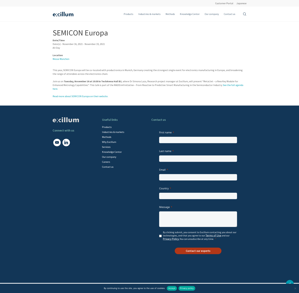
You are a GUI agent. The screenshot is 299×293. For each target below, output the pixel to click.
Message (164, 207)
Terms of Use (213, 235)
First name (165, 132)
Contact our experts (198, 251)
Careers (106, 161)
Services (106, 146)
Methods (106, 136)
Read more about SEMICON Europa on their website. (80, 96)
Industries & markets (113, 132)
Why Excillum (109, 141)
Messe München (61, 58)
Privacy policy (187, 288)
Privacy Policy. (171, 239)
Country (164, 188)
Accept (172, 288)
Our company (109, 156)
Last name (165, 151)
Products (107, 127)
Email (162, 169)
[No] (295, 288)
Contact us (108, 166)
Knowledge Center (112, 151)
